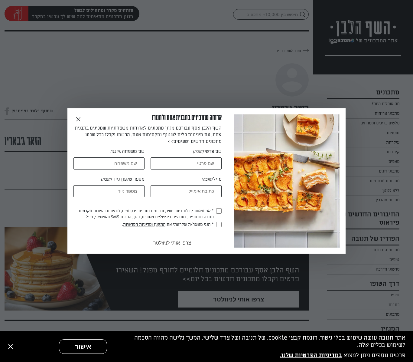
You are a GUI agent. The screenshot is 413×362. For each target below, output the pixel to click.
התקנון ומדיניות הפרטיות (144, 224)
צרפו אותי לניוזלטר (172, 242)
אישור (83, 346)
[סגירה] (10, 346)
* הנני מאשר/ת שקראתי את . (168, 224)
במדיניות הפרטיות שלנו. (311, 355)
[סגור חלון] (78, 119)
